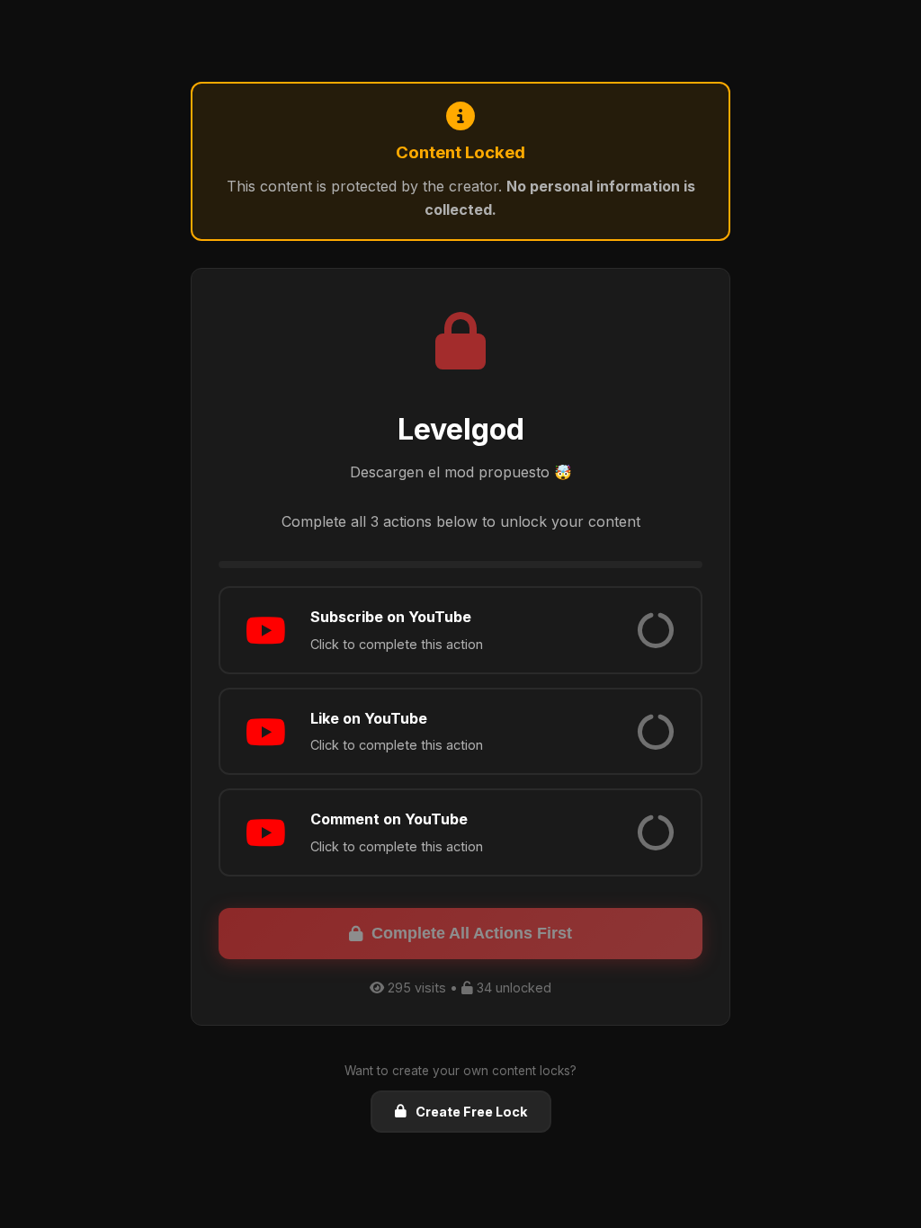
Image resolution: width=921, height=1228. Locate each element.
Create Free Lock (471, 1111)
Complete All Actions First (471, 933)
